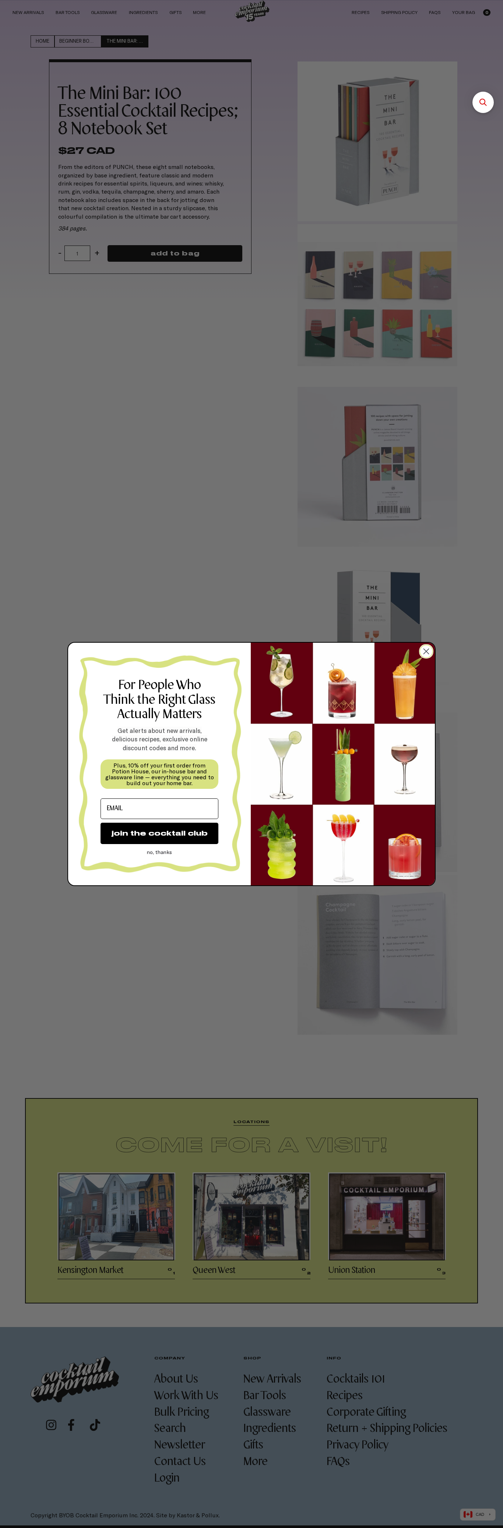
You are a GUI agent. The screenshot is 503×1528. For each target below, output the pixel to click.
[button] (483, 102)
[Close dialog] (426, 651)
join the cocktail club (160, 833)
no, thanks (159, 852)
